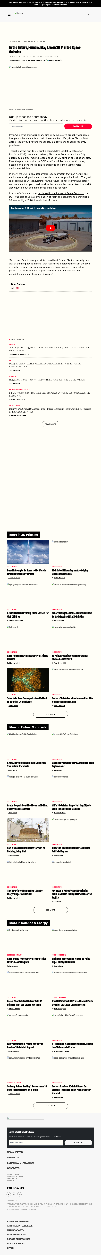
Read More (50, 424)
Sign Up (78, 126)
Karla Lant (58, 770)
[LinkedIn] (12, 288)
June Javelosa (14, 578)
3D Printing (41, 41)
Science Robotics (74, 193)
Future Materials (28, 41)
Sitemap (10, 1181)
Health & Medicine (16, 1235)
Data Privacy (14, 405)
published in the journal (51, 193)
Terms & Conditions (15, 1176)
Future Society (15, 1230)
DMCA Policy (12, 1179)
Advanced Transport (19, 1221)
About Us (13, 1157)
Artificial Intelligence (19, 389)
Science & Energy (14, 41)
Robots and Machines (18, 1239)
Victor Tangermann (18, 415)
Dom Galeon (15, 60)
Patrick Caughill (60, 663)
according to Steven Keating (28, 180)
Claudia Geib (58, 855)
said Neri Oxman (57, 260)
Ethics (12, 344)
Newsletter (15, 1152)
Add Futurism (54, 60)
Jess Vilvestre (14, 1094)
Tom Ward (13, 770)
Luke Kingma (14, 1051)
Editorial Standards (20, 1163)
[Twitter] (17, 288)
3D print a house (44, 150)
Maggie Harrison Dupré (20, 354)
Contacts (13, 1168)
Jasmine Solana (60, 813)
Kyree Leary (13, 966)
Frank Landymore (18, 399)
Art (10, 360)
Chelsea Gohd (14, 663)
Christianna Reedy (16, 621)
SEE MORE (50, 714)
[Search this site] (88, 15)
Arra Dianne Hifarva (61, 1051)
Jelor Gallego (59, 621)
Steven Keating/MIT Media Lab (23, 109)
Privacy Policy (35, 2)
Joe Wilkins (15, 370)
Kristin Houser (14, 1009)
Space (10, 1248)
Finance (12, 376)
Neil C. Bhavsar (59, 578)
